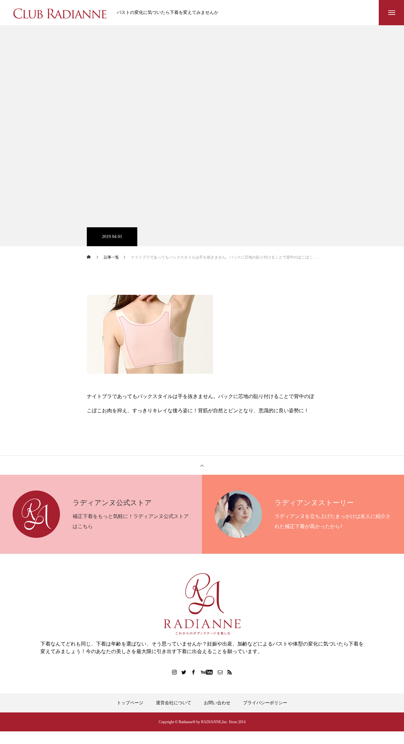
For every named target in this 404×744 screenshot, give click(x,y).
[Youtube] (207, 672)
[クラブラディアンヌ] (60, 13)
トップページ (130, 702)
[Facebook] (193, 672)
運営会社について (173, 702)
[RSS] (230, 672)
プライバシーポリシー (265, 702)
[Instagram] (174, 672)
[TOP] (202, 465)
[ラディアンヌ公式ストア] (202, 604)
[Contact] (220, 672)
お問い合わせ (217, 702)
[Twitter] (184, 672)
